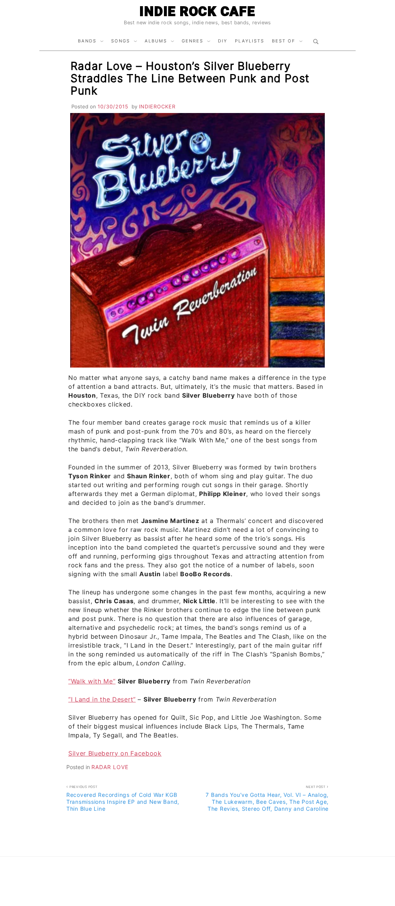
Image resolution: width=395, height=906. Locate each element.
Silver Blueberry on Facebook (115, 753)
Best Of (283, 41)
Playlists (249, 41)
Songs (120, 41)
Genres (192, 41)
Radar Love (109, 767)
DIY (222, 41)
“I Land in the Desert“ (102, 699)
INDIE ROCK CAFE (197, 11)
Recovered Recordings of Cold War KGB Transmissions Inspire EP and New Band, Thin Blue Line (122, 798)
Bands (87, 41)
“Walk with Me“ (91, 681)
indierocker (157, 106)
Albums (156, 41)
